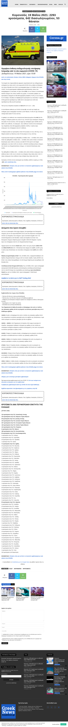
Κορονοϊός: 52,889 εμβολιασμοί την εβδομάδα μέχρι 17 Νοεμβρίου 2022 (55, 161)
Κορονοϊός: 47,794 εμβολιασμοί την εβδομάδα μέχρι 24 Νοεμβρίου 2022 (55, 155)
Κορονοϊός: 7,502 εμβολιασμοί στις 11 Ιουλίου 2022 (55, 178)
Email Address (50, 198)
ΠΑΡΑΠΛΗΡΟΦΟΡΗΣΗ (43, 4)
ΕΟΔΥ (10, 568)
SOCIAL (50, 4)
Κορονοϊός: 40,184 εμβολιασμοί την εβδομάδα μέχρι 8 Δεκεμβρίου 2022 (54, 144)
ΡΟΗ (13, 584)
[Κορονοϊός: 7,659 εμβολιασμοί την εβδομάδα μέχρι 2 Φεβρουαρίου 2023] (22, 591)
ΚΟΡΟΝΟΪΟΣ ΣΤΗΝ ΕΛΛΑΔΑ (54, 45)
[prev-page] (2, 602)
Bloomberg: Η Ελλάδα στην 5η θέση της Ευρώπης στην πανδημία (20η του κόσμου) (59, 680)
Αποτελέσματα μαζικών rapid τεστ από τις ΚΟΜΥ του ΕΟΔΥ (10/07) (56, 183)
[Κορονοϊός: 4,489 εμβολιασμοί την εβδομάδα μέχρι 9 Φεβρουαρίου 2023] (8, 591)
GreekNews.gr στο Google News (20, 562)
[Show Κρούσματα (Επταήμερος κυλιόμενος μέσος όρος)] (22, 212)
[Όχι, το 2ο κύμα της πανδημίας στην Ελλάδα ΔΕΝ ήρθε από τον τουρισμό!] (50, 670)
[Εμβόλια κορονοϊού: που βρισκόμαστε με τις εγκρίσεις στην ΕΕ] (50, 691)
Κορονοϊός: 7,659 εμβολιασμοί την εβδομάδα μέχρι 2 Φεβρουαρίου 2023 (22, 598)
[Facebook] (48, 707)
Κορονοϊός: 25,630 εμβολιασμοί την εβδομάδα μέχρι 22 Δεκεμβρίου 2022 (55, 133)
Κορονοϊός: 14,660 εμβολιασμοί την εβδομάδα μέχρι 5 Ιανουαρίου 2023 (54, 122)
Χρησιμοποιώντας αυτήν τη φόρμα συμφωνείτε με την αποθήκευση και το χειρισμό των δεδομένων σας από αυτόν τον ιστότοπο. (21, 639)
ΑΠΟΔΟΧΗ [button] (63, 724)
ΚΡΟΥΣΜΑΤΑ (26, 568)
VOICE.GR (60, 4)
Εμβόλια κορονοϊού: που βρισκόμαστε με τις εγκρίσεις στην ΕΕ (19, 388)
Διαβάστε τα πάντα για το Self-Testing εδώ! (16, 278)
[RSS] (51, 707)
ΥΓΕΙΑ (43, 11)
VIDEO (55, 4)
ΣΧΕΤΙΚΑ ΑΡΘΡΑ (6, 584)
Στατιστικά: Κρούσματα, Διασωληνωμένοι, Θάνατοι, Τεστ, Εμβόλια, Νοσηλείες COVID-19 (57, 50)
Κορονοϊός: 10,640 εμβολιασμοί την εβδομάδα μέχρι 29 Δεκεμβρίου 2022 (55, 128)
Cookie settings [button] (55, 724)
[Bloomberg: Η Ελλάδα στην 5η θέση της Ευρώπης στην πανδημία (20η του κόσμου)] (50, 679)
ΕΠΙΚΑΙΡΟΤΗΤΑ (23, 4)
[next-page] (4, 602)
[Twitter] (55, 707)
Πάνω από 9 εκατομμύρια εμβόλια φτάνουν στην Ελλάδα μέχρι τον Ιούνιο (22, 171)
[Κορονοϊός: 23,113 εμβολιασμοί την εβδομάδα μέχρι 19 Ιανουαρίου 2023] (37, 591)
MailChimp (59, 206)
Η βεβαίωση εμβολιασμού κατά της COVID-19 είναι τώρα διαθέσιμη (20, 384)
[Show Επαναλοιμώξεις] (37, 212)
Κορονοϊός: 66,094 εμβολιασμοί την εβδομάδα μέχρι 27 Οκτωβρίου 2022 (55, 172)
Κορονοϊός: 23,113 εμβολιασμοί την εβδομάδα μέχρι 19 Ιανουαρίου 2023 (37, 598)
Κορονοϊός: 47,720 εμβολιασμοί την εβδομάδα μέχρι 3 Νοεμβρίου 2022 (54, 167)
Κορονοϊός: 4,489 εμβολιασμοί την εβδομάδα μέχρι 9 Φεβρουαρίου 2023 (7, 598)
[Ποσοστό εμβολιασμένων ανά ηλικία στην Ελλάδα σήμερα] (50, 661)
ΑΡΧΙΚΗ (16, 4)
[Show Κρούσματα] (7, 212)
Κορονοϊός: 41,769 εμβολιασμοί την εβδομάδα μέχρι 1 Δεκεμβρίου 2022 (54, 150)
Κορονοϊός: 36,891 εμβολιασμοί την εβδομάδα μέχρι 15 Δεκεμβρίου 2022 (55, 139)
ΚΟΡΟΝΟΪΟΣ (32, 4)
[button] (65, 4)
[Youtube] (58, 707)
